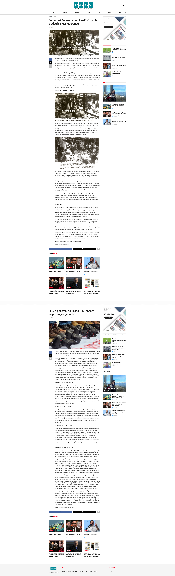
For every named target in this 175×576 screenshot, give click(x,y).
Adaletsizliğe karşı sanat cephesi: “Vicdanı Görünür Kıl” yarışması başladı (56, 271)
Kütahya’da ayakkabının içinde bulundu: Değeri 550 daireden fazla (118, 57)
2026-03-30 (51, 274)
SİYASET (53, 12)
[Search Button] (125, 12)
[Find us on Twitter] (123, 5)
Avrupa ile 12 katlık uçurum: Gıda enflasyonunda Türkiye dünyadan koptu (73, 271)
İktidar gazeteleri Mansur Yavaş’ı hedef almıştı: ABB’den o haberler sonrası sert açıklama (92, 291)
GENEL (55, 16)
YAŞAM (109, 12)
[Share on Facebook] (50, 59)
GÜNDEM (65, 12)
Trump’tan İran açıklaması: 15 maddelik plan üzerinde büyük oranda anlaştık (73, 291)
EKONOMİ (77, 12)
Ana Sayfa (50, 16)
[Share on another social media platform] (50, 66)
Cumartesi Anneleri (63, 244)
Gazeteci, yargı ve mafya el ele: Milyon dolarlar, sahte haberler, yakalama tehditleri (56, 291)
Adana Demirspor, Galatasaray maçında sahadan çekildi (119, 50)
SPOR (99, 12)
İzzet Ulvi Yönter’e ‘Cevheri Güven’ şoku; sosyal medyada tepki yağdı (119, 65)
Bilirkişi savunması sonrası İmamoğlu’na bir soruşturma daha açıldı (91, 271)
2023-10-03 (51, 27)
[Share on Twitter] (50, 62)
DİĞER (120, 12)
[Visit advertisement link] (114, 28)
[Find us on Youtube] (125, 5)
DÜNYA (88, 12)
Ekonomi (69, 267)
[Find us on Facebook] (120, 5)
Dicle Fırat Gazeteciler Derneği (66, 507)
